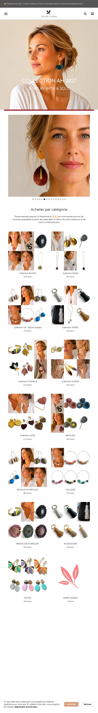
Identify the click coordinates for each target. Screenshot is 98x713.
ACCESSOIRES (53, 650)
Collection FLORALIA (13, 655)
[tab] (33, 199)
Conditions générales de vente (17, 683)
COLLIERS (51, 641)
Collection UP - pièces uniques (17, 646)
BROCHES (52, 632)
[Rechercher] (85, 14)
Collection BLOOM (12, 636)
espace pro (9, 688)
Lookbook (51, 678)
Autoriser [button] (71, 704)
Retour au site (53, 688)
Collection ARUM (11, 641)
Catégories (9, 632)
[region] (49, 4)
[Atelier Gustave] (49, 14)
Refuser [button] (87, 704)
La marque (8, 674)
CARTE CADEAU (54, 660)
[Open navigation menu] (6, 14)
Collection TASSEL (12, 650)
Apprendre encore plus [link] (25, 707)
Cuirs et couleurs (54, 674)
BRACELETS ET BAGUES (58, 646)
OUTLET (50, 655)
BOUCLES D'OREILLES (57, 636)
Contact (50, 683)
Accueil (7, 627)
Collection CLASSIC (12, 660)
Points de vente (11, 678)
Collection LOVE (54, 627)
